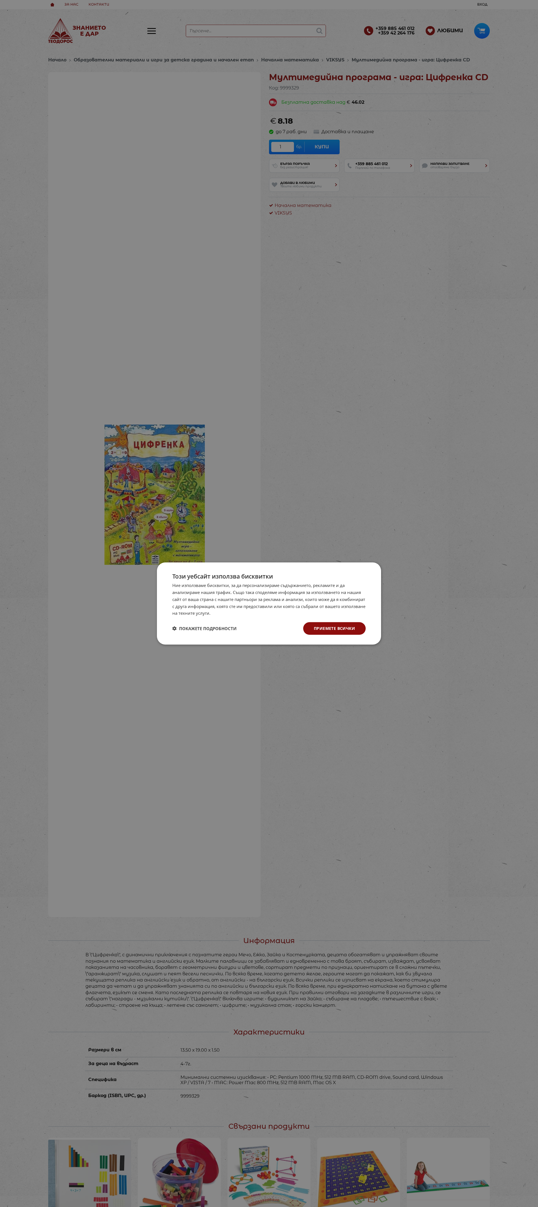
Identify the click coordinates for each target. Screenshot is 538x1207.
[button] (204, 628)
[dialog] (269, 604)
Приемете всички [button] (334, 628)
